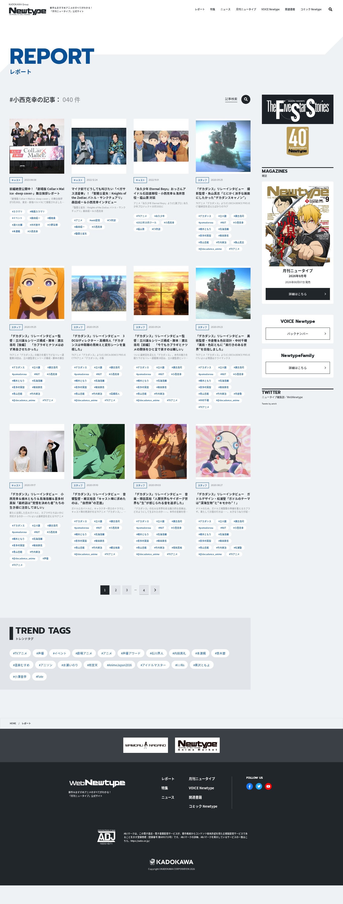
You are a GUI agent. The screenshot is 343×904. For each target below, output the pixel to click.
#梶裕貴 (51, 218)
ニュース (225, 9)
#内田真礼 (179, 653)
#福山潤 (140, 229)
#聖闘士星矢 (80, 233)
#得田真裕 (177, 547)
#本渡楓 (16, 231)
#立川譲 (222, 216)
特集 (212, 9)
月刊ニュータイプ (246, 9)
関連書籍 (290, 9)
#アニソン (45, 665)
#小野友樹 (52, 224)
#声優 (45, 558)
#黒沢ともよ (201, 665)
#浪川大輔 (17, 224)
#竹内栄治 (221, 242)
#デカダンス (205, 216)
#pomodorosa (206, 222)
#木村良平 (35, 224)
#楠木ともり (205, 229)
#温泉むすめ (21, 665)
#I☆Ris (179, 665)
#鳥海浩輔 (223, 229)
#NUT (223, 222)
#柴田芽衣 (223, 235)
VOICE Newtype (270, 9)
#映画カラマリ (37, 211)
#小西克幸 (33, 231)
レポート (200, 9)
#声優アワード (131, 653)
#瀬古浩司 (239, 216)
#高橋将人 (114, 393)
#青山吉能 (204, 242)
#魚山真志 (239, 242)
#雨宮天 (92, 665)
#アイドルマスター (153, 665)
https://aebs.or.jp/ (140, 840)
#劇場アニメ (84, 653)
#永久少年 (159, 216)
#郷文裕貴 (114, 547)
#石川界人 (156, 653)
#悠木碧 (220, 653)
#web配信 (95, 220)
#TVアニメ (141, 216)
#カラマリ (17, 211)
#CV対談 (111, 220)
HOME (13, 723)
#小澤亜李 (20, 676)
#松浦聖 (238, 547)
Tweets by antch (269, 403)
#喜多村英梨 (205, 235)
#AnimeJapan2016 (119, 665)
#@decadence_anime (210, 249)
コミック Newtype (311, 9)
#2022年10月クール (146, 222)
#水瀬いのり (70, 665)
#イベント (17, 218)
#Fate (39, 676)
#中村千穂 (204, 400)
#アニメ (78, 220)
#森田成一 (35, 218)
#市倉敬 (238, 393)
